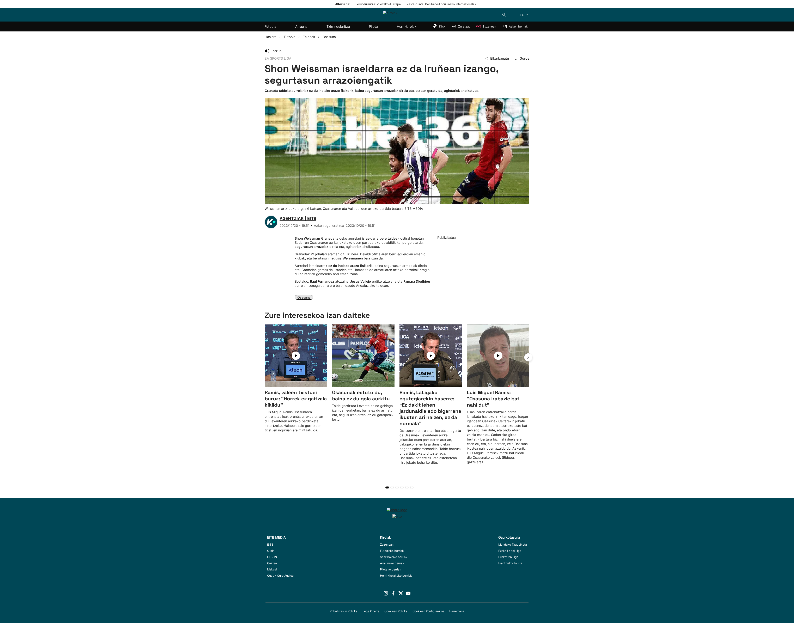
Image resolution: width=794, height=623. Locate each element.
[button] (528, 357)
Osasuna (304, 297)
